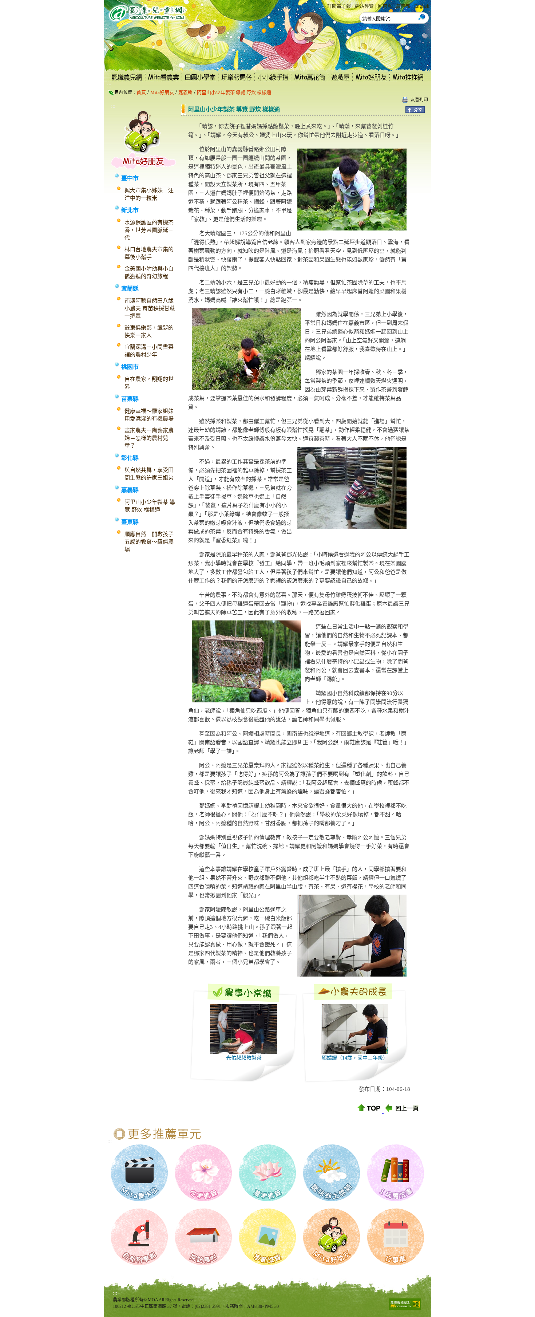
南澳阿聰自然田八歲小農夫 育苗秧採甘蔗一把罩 (149, 308)
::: (323, 6)
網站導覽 (364, 6)
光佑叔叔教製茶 (244, 1058)
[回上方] (370, 1111)
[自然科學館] (139, 1263)
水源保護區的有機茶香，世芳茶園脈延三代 (149, 230)
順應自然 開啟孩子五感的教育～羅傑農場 (149, 541)
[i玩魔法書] (395, 1199)
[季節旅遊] (267, 1263)
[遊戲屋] (340, 80)
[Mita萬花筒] (310, 80)
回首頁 (385, 6)
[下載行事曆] (395, 1263)
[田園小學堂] (200, 80)
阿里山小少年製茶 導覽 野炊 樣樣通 (234, 92)
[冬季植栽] (203, 1199)
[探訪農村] (203, 1263)
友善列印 (419, 99)
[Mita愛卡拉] (139, 1199)
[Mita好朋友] (371, 80)
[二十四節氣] (331, 1199)
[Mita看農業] (164, 80)
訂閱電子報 (339, 6)
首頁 (141, 92)
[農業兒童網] (146, 25)
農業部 (403, 6)
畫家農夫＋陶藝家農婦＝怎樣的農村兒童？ (149, 438)
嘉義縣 (185, 92)
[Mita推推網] (410, 80)
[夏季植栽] (267, 1199)
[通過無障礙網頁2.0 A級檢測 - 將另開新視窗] (405, 1308)
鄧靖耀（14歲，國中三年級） (355, 1058)
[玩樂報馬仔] (237, 80)
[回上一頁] (402, 1111)
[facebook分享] (415, 111)
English (421, 6)
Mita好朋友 (162, 92)
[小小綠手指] (273, 80)
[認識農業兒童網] (125, 80)
